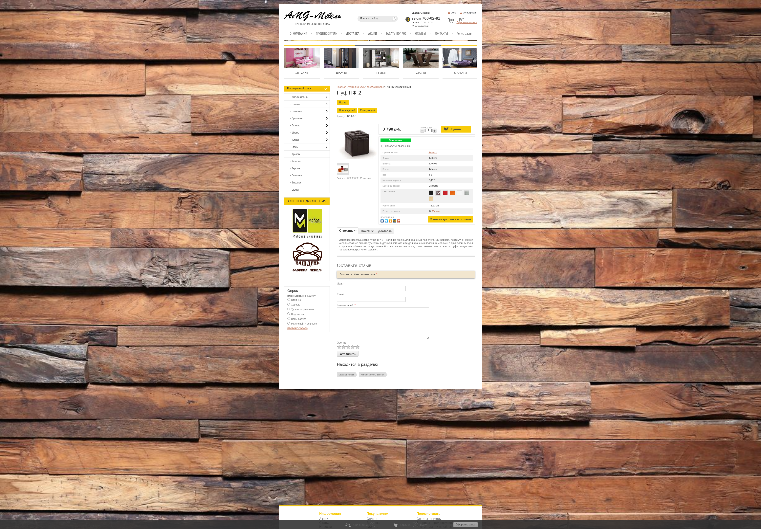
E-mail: (341, 294)
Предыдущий (347, 110)
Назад (342, 102)
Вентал (433, 152)
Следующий (367, 110)
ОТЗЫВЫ (420, 33)
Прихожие (297, 118)
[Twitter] (387, 220)
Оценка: (341, 342)
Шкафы (295, 132)
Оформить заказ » (467, 22)
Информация (330, 514)
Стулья (295, 189)
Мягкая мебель (300, 96)
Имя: (340, 283)
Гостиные (297, 111)
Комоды (296, 161)
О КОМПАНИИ (298, 33)
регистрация (470, 12)
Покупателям (377, 514)
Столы (295, 146)
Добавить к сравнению (397, 146)
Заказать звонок (421, 12)
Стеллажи (297, 175)
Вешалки (296, 182)
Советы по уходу (429, 518)
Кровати (296, 154)
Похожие (367, 231)
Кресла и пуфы (346, 374)
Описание (346, 230)
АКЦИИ (372, 33)
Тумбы (295, 139)
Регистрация (464, 33)
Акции (323, 518)
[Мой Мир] (395, 220)
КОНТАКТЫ (441, 33)
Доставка (385, 231)
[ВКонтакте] (382, 220)
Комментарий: (346, 305)
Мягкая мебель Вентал (372, 374)
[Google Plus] (399, 220)
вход (453, 12)
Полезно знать (428, 514)
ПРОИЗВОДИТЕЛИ (326, 33)
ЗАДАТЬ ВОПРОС (396, 33)
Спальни (296, 104)
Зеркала (296, 168)
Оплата (372, 518)
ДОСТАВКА (352, 33)
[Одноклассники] (391, 220)
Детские (296, 125)
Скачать (436, 211)
